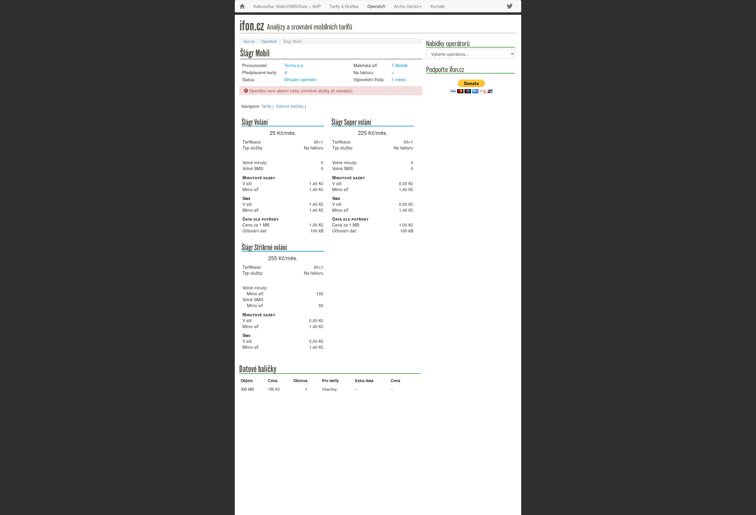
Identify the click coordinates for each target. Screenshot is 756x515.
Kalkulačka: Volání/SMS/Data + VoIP (287, 6)
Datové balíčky (290, 106)
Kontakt (438, 6)
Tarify (266, 106)
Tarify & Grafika (344, 6)
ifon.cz (249, 41)
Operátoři (376, 6)
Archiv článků (406, 6)
